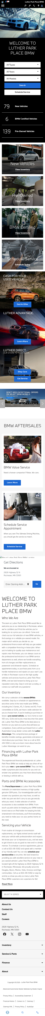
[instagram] (19, 934)
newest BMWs (29, 697)
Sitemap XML (7, 1007)
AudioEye (30, 1007)
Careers (5, 919)
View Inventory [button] (22, 169)
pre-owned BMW (23, 766)
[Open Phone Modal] (34, 5)
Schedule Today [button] (22, 265)
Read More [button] (7, 884)
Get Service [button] (22, 378)
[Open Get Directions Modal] (38, 5)
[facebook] (4, 934)
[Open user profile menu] (43, 5)
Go (37, 584)
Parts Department (12, 786)
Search (22, 85)
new (12, 766)
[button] (2, 403)
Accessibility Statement (23, 996)
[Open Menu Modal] (3, 5)
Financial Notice (8, 1001)
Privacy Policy (7, 996)
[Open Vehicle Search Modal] (25, 5)
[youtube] (27, 934)
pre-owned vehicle (16, 716)
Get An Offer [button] (22, 304)
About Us (6, 904)
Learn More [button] (22, 341)
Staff (4, 914)
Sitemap (30, 1001)
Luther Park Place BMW (29, 982)
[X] (12, 934)
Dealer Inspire (37, 989)
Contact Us (7, 909)
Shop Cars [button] (22, 371)
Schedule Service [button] (22, 92)
